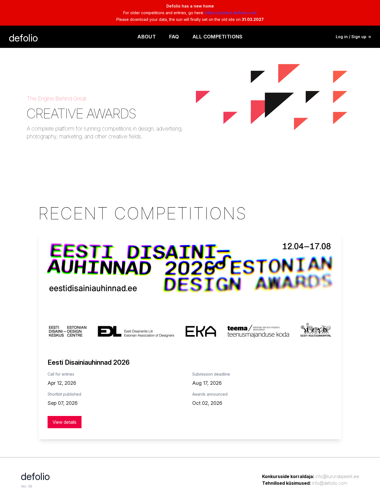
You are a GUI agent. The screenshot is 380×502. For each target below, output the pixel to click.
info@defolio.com (329, 483)
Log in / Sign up (353, 36)
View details (65, 422)
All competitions (218, 37)
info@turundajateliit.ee (337, 476)
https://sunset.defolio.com (231, 12)
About (146, 37)
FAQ (174, 37)
